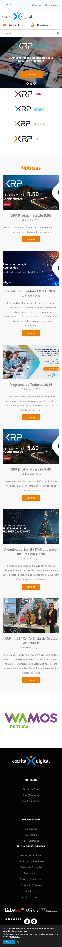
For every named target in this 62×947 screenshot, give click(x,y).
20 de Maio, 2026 (31, 389)
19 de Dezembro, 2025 (31, 558)
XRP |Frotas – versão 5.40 (31, 469)
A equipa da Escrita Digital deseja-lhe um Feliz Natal (31, 551)
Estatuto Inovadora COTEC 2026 (31, 291)
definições (15, 936)
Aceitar (9, 942)
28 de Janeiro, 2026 (31, 473)
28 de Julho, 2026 (31, 220)
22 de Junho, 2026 (31, 295)
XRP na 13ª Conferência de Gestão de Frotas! (31, 640)
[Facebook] (34, 921)
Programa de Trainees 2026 (31, 384)
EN (11, 5)
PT (7, 5)
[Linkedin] (27, 921)
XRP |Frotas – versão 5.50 (31, 215)
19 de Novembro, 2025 (31, 647)
